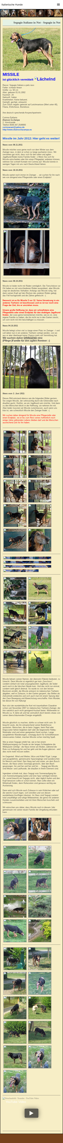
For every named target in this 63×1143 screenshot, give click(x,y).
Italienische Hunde (12, 4)
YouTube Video (16, 1101)
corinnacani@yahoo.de (13, 127)
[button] (31, 1113)
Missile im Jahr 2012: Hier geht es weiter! (31, 138)
